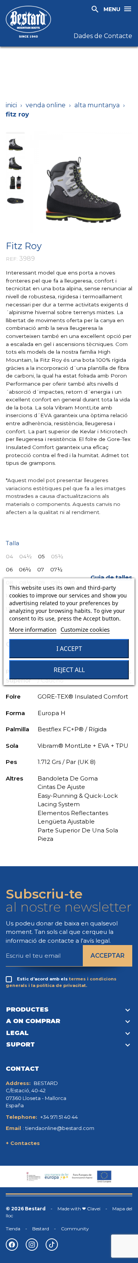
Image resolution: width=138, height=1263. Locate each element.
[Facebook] (12, 1244)
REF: (12, 259)
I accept (69, 648)
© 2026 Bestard (26, 1208)
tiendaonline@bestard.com (59, 1128)
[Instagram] (32, 1244)
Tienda (13, 1228)
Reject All (69, 670)
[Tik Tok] (52, 1244)
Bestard (40, 1228)
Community (75, 1228)
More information (32, 629)
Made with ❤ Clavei (79, 1208)
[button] (111, 577)
